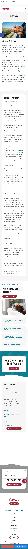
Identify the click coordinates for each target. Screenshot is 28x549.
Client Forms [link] (14, 525)
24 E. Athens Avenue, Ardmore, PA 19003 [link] (14, 510)
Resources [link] (14, 523)
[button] (24, 481)
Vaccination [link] (19, 75)
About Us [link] (14, 520)
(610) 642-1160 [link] (8, 425)
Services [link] (14, 517)
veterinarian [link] (19, 150)
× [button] (25, 470)
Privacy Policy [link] (14, 531)
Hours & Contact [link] (14, 528)
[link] (2, 35)
